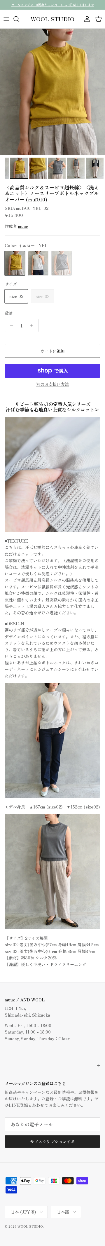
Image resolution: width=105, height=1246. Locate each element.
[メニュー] (6, 19)
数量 (9, 313)
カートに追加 (52, 351)
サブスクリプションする (52, 1141)
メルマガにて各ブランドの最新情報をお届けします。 (52, 5)
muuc (23, 226)
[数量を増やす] (33, 325)
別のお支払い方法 (52, 384)
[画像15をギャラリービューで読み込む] (52, 92)
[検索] (19, 19)
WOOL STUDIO (30, 1226)
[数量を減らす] (10, 325)
